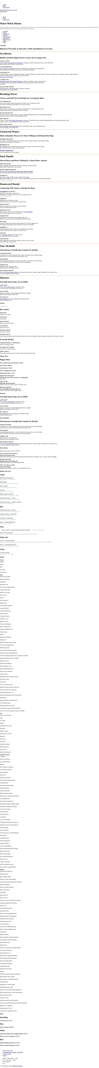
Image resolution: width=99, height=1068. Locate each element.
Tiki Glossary (6, 7)
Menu (4, 6)
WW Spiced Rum (4, 88)
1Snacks (5, 32)
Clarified (3, 191)
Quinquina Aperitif (4, 81)
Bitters (54, 456)
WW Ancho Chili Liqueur (16, 81)
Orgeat (27, 177)
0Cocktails (5, 31)
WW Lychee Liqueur (9, 62)
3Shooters (5, 35)
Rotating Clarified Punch (6, 150)
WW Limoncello (19, 62)
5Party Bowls (6, 38)
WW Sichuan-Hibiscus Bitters (10, 272)
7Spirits (4, 41)
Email (4, 1055)
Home (4, 4)
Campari (19, 217)
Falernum (5, 146)
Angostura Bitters (28, 211)
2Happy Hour (6, 34)
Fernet (7, 177)
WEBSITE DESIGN (17, 1066)
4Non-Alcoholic (6, 37)
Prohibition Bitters (28, 171)
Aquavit (6, 165)
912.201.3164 (3, 11)
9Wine (4, 42)
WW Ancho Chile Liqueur (15, 120)
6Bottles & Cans (7, 39)
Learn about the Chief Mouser (6, 77)
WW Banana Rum (13, 88)
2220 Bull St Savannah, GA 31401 (8, 10)
